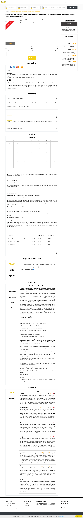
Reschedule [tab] (12, 297)
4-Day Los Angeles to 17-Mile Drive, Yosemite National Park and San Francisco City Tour (68, 47)
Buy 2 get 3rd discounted (69, 20)
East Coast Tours (28, 508)
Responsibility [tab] (13, 307)
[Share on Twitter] (14, 67)
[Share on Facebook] (11, 67)
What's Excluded (12, 193)
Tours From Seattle (10, 505)
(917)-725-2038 (68, 2)
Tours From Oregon (10, 503)
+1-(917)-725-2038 (66, 506)
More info (61, 516)
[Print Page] (19, 67)
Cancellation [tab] (12, 287)
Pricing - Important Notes (14, 253)
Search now (72, 7)
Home (7, 11)
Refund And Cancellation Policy (45, 514)
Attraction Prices (12, 233)
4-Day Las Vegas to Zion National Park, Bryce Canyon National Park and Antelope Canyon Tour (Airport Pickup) (69, 65)
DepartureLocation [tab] (12, 263)
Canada (26, 503)
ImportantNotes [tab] (12, 276)
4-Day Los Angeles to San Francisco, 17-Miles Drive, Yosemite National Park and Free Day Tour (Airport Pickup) (69, 41)
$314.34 (72, 55)
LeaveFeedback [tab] (12, 397)
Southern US (27, 505)
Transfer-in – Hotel (15, 98)
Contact (32, 2)
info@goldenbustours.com (68, 507)
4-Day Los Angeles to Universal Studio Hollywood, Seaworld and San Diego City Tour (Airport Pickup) (69, 53)
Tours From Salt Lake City (11, 508)
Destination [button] (12, 2)
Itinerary (20, 54)
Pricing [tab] (12, 302)
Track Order (74, 2)
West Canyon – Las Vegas (17, 117)
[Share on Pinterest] (17, 67)
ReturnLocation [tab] (12, 270)
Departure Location (41, 54)
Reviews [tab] (12, 392)
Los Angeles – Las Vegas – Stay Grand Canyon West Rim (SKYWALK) (27, 112)
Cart (79, 2)
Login (82, 2)
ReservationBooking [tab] (12, 292)
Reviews (32, 57)
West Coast (27, 507)
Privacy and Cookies (33, 514)
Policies (53, 54)
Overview (11, 54)
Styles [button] (26, 2)
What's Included (12, 172)
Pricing (29, 54)
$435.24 (72, 43)
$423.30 (72, 67)
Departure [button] (19, 2)
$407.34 (72, 61)
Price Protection (55, 514)
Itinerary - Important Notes (14, 128)
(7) (13, 43)
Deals (38, 2)
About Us (22, 514)
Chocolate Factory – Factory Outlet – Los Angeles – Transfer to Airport (30, 121)
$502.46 (72, 49)
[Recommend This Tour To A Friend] (22, 67)
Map (32, 50)
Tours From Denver (10, 507)
